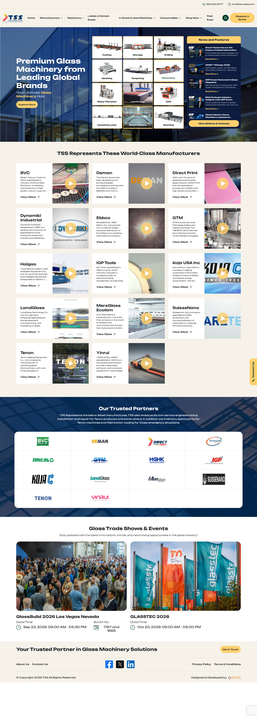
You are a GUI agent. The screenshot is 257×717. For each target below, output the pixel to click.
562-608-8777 (214, 4)
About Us (22, 664)
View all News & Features (213, 123)
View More (28, 197)
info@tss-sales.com (243, 4)
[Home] (12, 18)
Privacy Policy (201, 664)
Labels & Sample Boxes (98, 18)
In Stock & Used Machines (136, 18)
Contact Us (40, 664)
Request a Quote (242, 18)
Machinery (75, 18)
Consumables (169, 18)
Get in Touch (230, 649)
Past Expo (210, 18)
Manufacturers (50, 18)
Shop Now (193, 18)
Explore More (27, 104)
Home (31, 18)
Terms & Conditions (227, 664)
